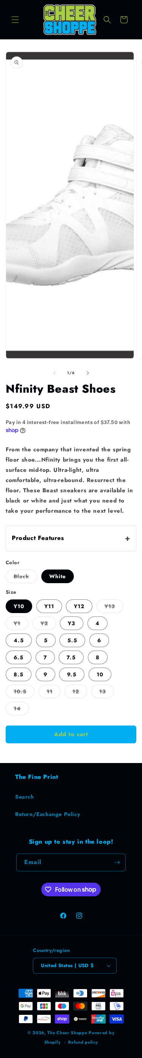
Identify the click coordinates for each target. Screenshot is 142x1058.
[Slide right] (88, 373)
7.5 (71, 657)
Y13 (114, 607)
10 (100, 674)
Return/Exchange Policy (47, 814)
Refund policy (83, 1042)
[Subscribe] (117, 862)
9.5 (71, 674)
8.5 (18, 674)
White (57, 576)
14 (21, 709)
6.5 (18, 657)
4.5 (19, 640)
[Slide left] (54, 373)
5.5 (72, 640)
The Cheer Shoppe (67, 1033)
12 (79, 692)
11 (54, 692)
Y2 (48, 624)
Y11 (49, 606)
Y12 (79, 606)
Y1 (21, 624)
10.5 (24, 692)
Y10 (19, 606)
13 (106, 692)
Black (25, 577)
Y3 (71, 623)
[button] (15, 19)
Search (24, 797)
